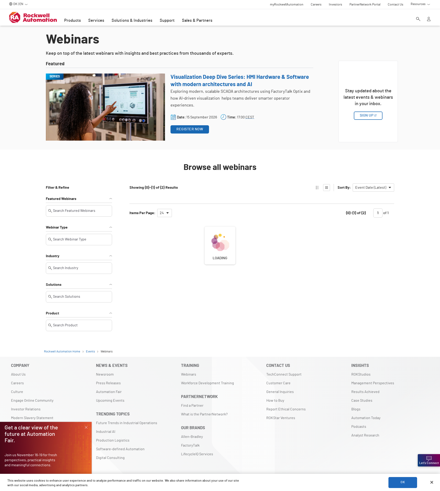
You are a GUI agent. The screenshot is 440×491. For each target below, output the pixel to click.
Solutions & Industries (132, 21)
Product (52, 313)
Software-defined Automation (120, 449)
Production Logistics (112, 440)
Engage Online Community (32, 400)
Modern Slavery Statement (32, 418)
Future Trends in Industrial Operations (126, 423)
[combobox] (373, 187)
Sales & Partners (197, 21)
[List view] (317, 187)
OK (403, 482)
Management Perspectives (372, 383)
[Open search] (418, 19)
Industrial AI (105, 432)
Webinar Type (57, 227)
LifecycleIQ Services (197, 454)
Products (72, 21)
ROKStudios (361, 374)
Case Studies (361, 400)
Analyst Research (365, 435)
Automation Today (365, 418)
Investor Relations (26, 409)
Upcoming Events (110, 400)
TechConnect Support (284, 374)
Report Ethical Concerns (286, 409)
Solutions (53, 284)
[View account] (429, 19)
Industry (52, 256)
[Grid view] (326, 187)
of (385, 213)
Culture (17, 392)
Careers (17, 383)
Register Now (189, 129)
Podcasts (358, 426)
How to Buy (275, 400)
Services (96, 21)
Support (167, 21)
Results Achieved (365, 392)
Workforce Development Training (207, 383)
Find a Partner (192, 405)
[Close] (431, 482)
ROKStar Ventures (280, 418)
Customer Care (278, 383)
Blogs (355, 409)
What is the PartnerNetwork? (204, 414)
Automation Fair (109, 392)
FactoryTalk (190, 445)
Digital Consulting (110, 458)
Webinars (188, 374)
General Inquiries (280, 392)
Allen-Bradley (192, 437)
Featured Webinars (61, 199)
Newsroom (105, 374)
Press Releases (108, 383)
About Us (18, 374)
